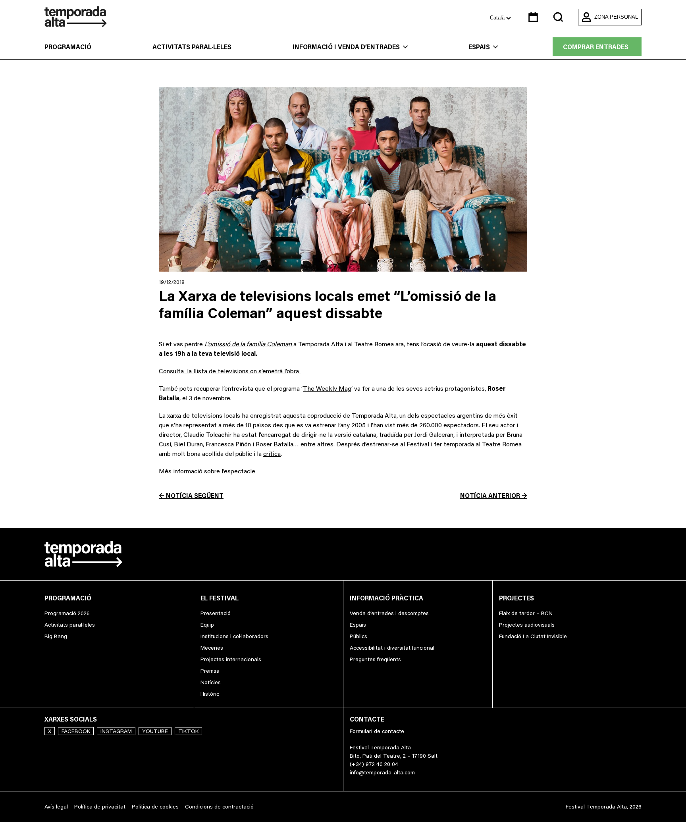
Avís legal (56, 806)
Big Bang (55, 636)
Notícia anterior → (493, 495)
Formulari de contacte (377, 731)
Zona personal (616, 17)
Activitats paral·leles (191, 46)
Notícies (210, 682)
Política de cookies (155, 806)
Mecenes (211, 648)
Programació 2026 (67, 613)
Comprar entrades (595, 46)
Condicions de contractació (219, 806)
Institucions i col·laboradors (234, 636)
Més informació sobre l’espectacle (207, 471)
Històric (209, 694)
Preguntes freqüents (375, 659)
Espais (479, 46)
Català (498, 18)
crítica (272, 453)
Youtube (155, 731)
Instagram (116, 731)
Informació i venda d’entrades (346, 46)
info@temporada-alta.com (382, 772)
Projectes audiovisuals (527, 625)
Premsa (210, 671)
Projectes (516, 598)
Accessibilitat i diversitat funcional (392, 648)
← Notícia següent (191, 495)
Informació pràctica (386, 598)
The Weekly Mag (327, 388)
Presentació (215, 613)
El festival (219, 598)
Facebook (76, 731)
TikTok (188, 731)
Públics (358, 636)
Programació (67, 46)
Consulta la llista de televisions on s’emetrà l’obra (230, 371)
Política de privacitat (99, 806)
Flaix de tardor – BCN (526, 613)
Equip (207, 625)
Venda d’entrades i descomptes (389, 613)
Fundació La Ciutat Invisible (533, 636)
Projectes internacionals (230, 659)
